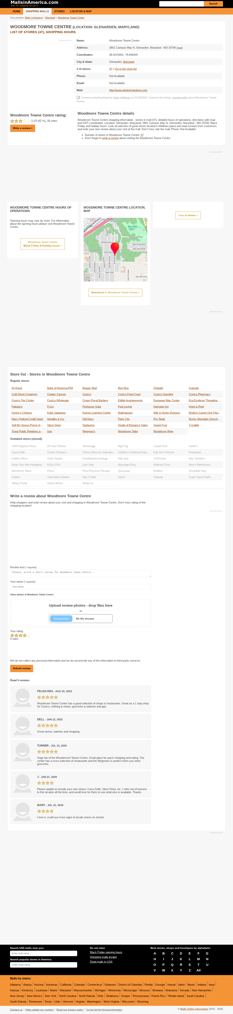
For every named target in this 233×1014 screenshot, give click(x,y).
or (80, 608)
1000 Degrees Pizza (24, 446)
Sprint (121, 477)
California (65, 984)
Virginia (80, 1001)
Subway (158, 477)
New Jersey (17, 995)
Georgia (160, 984)
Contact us (16, 1009)
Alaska (27, 984)
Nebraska (171, 990)
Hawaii (171, 984)
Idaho (181, 984)
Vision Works (55, 483)
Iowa (211, 984)
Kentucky (27, 990)
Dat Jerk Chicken (163, 452)
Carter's (193, 446)
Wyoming (142, 1001)
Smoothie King (197, 470)
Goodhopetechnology (95, 458)
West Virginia (111, 1001)
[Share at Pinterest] (219, 26)
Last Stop (88, 464)
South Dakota (18, 1001)
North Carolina (67, 995)
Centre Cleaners (57, 452)
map (179, 48)
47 (110, 68)
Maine (53, 990)
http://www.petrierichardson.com (128, 90)
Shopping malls (37, 11)
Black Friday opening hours (106, 952)
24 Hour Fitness (56, 446)
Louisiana (41, 990)
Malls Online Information (194, 1009)
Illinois (191, 984)
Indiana (202, 984)
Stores (59, 11)
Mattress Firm (161, 464)
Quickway (124, 470)
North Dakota (87, 995)
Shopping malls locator (103, 957)
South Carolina (195, 995)
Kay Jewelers (197, 458)
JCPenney (159, 458)
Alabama (15, 984)
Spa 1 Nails (89, 477)
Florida (149, 984)
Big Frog (123, 446)
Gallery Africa (20, 458)
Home (16, 11)
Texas (48, 1001)
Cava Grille (18, 452)
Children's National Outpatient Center (135, 452)
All (198, 970)
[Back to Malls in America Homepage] (63, 4)
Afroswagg (88, 446)
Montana (157, 990)
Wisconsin (128, 1001)
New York (50, 995)
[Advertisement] (40, 67)
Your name (22, 581)
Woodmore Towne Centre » (42, 244)
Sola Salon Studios (58, 477)
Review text (23, 567)
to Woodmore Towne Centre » (115, 292)
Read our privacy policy (69, 1009)
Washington (94, 1001)
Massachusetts (83, 990)
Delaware (110, 984)
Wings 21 (88, 483)
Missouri (144, 990)
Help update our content (39, 1009)
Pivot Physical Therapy (96, 470)
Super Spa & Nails (200, 477)
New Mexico (34, 995)
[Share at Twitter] (212, 26)
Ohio (100, 995)
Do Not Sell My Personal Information (104, 1010)
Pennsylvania (141, 995)
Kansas (14, 990)
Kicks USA (53, 464)
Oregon (125, 995)
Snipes (16, 477)
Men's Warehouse (199, 464)
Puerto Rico (158, 995)
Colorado (79, 984)
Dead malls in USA (101, 961)
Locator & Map (81, 11)
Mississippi (130, 990)
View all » (188, 215)
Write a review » (22, 128)
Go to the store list (126, 68)
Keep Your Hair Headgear (27, 464)
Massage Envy (127, 464)
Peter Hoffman (121, 97)
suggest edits (179, 97)
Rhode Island (176, 995)
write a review (110, 138)
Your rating (16, 631)
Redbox (158, 470)
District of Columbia (130, 984)
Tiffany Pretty (19, 483)
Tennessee (35, 1001)
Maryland (65, 990)
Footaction (195, 452)
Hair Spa (123, 458)
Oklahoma (112, 995)
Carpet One (160, 446)
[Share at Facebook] (204, 26)
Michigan (100, 990)
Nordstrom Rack (21, 470)
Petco (50, 470)
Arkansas (52, 984)
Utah (57, 1001)
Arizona (38, 984)
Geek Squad (54, 458)
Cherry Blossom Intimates (98, 452)
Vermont (68, 1001)
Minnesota (114, 990)
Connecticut (95, 984)
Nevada (184, 990)
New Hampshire (201, 990)
